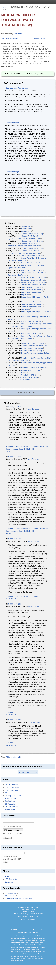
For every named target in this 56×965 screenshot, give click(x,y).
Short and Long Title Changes (17, 88)
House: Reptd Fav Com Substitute (34, 341)
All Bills (7, 793)
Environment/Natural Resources (27, 446)
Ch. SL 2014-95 (26, 380)
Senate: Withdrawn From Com (32, 255)
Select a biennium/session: (13, 826)
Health (21, 449)
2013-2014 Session (39, 39)
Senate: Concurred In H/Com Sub (34, 367)
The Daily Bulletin (11, 784)
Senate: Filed (27, 226)
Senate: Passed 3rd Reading (32, 292)
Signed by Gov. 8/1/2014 (29, 377)
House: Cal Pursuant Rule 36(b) (33, 343)
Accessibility (31, 919)
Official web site (11, 893)
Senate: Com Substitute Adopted (33, 280)
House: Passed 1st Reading (32, 321)
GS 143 (8, 451)
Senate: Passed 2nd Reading (33, 289)
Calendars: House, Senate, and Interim (20, 898)
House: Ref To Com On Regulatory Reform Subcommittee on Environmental (30, 325)
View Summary (33, 409)
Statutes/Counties (11, 806)
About (7, 876)
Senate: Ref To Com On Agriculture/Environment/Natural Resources (25, 237)
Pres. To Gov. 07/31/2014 (31, 375)
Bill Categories (10, 804)
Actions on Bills (10, 798)
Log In (23, 919)
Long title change (12, 122)
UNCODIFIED (11, 598)
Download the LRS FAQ (28, 772)
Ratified (24, 372)
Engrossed (26, 294)
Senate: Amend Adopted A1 (32, 287)
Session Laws (10, 801)
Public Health (29, 449)
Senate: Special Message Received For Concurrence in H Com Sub (29, 359)
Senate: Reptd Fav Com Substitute (34, 277)
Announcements (11, 809)
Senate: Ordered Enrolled (31, 370)
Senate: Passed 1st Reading (33, 233)
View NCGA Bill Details (11, 39)
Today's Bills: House (12, 787)
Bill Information (11, 896)
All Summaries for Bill (14, 757)
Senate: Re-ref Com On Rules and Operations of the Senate (27, 259)
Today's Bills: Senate (12, 790)
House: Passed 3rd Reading (32, 350)
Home (4, 7)
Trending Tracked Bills (13, 795)
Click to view (19, 33)
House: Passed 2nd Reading (32, 348)
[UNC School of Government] (27, 2)
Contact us (9, 882)
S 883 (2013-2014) (15, 406)
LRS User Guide (11, 879)
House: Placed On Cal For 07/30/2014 (36, 345)
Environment (10, 446)
